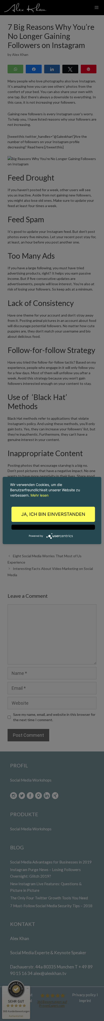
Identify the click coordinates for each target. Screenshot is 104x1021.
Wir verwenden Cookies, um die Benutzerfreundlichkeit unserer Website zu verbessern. (45, 489)
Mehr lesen (39, 495)
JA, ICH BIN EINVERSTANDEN (53, 514)
